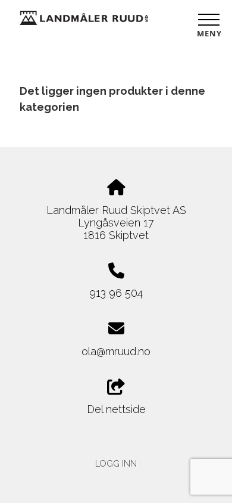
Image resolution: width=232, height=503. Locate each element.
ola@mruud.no (116, 351)
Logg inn (116, 463)
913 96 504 (116, 293)
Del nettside (116, 409)
